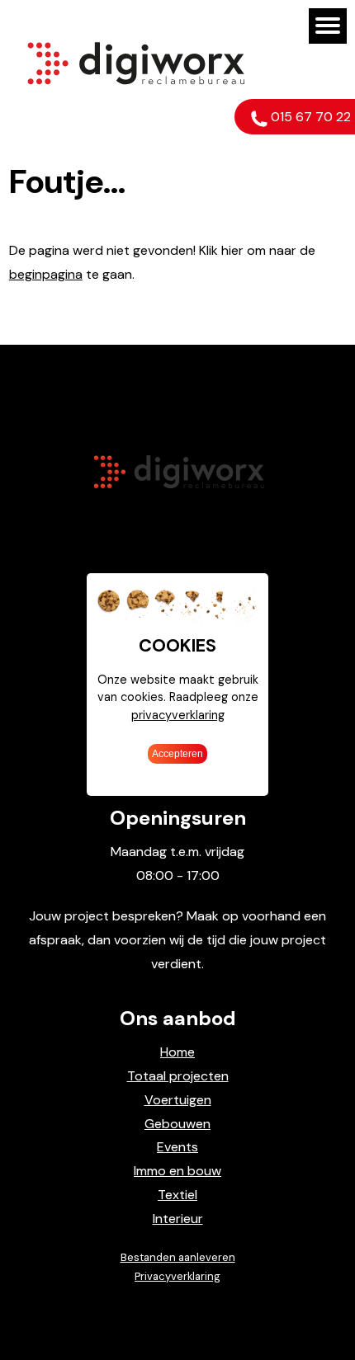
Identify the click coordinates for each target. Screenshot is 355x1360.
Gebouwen (177, 1123)
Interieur (178, 1218)
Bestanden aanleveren (178, 1257)
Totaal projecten (178, 1076)
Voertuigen (177, 1099)
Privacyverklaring (177, 1276)
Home (177, 1052)
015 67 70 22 (309, 116)
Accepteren (177, 754)
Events (177, 1146)
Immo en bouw (177, 1170)
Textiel (177, 1194)
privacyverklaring (178, 715)
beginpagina (46, 274)
